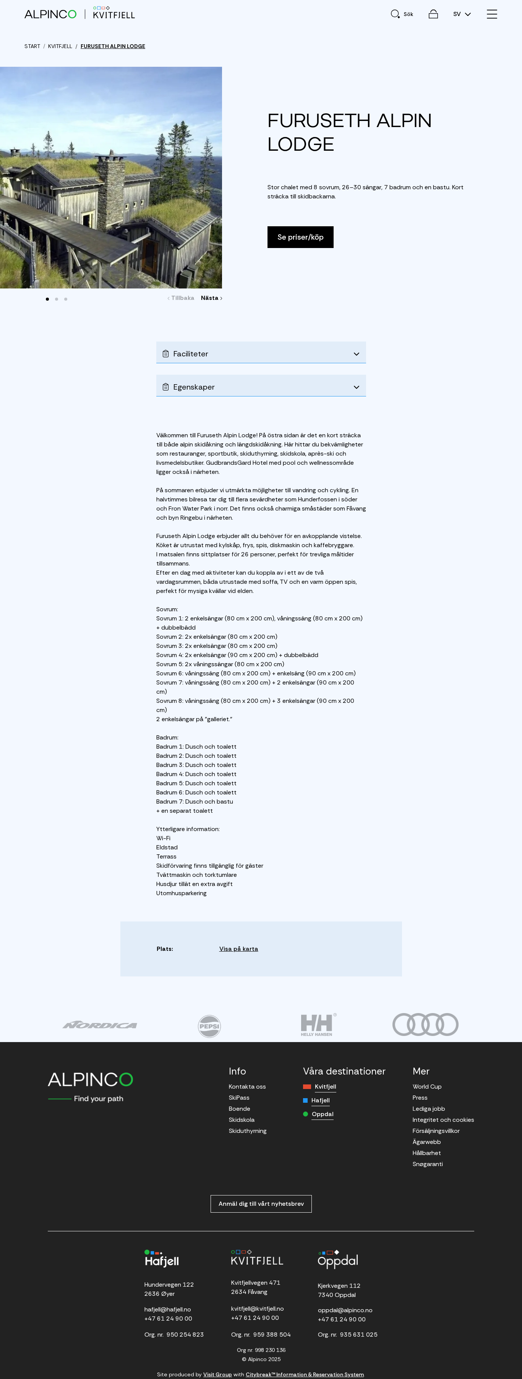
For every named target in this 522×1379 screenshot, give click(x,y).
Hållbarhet (427, 1153)
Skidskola (242, 1120)
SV (457, 14)
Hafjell (320, 1100)
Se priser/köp (300, 237)
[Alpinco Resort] (50, 14)
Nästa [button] (211, 298)
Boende (239, 1109)
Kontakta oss (247, 1087)
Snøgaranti (428, 1164)
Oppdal (323, 1114)
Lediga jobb (429, 1109)
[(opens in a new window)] (99, 1024)
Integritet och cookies (443, 1120)
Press (420, 1098)
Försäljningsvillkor (436, 1131)
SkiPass (239, 1098)
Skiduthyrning (248, 1131)
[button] (47, 299)
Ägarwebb (427, 1142)
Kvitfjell (325, 1087)
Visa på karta (238, 949)
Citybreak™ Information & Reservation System (305, 1374)
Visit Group (217, 1374)
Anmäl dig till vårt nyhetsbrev (261, 1204)
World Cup (427, 1087)
